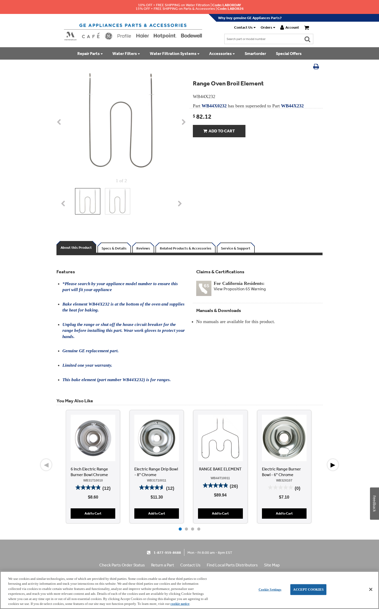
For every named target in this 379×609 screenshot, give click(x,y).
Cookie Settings (270, 589)
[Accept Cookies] (370, 589)
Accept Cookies (308, 589)
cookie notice (180, 604)
